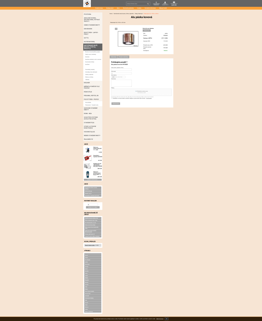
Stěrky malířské (89, 74)
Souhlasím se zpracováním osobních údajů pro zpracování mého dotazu (129, 98)
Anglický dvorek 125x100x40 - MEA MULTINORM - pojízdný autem (97, 165)
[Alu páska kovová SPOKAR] (128, 38)
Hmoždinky (88, 102)
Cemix (86, 257)
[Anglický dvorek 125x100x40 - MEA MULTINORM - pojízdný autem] (88, 166)
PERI (86, 286)
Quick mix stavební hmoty (90, 109)
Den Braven (88, 29)
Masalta (87, 280)
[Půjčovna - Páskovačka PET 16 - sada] (88, 150)
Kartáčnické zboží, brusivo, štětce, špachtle (91, 47)
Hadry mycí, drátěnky (90, 54)
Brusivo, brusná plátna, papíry (92, 51)
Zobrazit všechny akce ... (92, 179)
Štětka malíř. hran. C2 (90, 234)
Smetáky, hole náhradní (91, 72)
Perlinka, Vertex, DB (91, 95)
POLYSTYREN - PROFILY (91, 99)
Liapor (86, 275)
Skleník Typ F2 (88, 193)
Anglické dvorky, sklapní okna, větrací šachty (92, 19)
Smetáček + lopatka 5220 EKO (97, 156)
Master (86, 282)
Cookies (139, 8)
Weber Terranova (89, 311)
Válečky (87, 79)
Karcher (86, 271)
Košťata (87, 64)
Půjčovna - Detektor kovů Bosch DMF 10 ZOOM (97, 173)
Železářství (88, 139)
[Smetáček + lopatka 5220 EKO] (88, 158)
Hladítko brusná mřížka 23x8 (91, 218)
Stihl (86, 300)
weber (86, 309)
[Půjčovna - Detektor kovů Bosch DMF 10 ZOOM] (88, 174)
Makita (86, 277)
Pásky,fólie (88, 92)
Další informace (159, 318)
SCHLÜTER (87, 293)
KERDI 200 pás (88, 191)
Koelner (87, 83)
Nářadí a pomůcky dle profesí (92, 87)
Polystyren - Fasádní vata (91, 105)
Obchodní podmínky (128, 8)
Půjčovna (87, 14)
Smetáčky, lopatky (90, 69)
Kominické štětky (89, 62)
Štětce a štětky (89, 77)
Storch (86, 302)
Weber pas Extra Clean (90, 224)
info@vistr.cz (156, 4)
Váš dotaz (113, 57)
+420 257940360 (156, 3)
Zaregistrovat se (165, 4)
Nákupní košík (163, 8)
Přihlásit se (165, 3)
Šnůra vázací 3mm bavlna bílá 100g (91, 228)
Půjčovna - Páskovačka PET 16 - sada (97, 148)
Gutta (86, 38)
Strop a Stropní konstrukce (90, 127)
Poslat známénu (123, 57)
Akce (118, 8)
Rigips (86, 289)
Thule (86, 304)
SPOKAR (165, 35)
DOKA (86, 262)
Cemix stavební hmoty (92, 25)
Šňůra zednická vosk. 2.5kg (91, 220)
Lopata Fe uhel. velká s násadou (92, 236)
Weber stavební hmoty (92, 135)
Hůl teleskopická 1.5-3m (90, 222)
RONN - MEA (88, 113)
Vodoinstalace (89, 132)
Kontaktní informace (150, 8)
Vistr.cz (86, 307)
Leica (86, 273)
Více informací (149, 98)
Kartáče (87, 57)
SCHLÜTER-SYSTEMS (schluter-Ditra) (91, 118)
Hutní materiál (89, 41)
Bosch (86, 255)
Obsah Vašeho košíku (90, 245)
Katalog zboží (109, 8)
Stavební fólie (89, 122)
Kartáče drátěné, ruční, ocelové (93, 59)
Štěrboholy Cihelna (89, 298)
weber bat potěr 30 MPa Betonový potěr (90, 231)
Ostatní (86, 284)
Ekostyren (87, 264)
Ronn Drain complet (89, 291)
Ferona (86, 266)
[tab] (114, 56)
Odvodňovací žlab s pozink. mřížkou (91, 188)
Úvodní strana (99, 8)
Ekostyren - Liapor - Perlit (91, 33)
